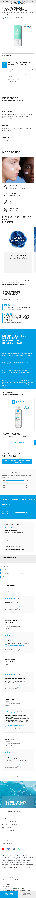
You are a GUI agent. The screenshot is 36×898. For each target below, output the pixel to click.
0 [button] (15, 485)
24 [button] (15, 480)
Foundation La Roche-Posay (11, 837)
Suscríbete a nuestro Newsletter (13, 815)
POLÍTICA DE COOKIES (8, 831)
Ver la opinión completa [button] (10, 535)
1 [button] (14, 483)
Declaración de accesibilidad (12, 812)
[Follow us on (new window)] (14, 849)
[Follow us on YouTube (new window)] (3, 849)
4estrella (22, 573)
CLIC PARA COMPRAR (9, 894)
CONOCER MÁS (18, 442)
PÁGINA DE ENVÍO (7, 818)
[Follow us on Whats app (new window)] (19, 849)
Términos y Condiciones (10, 824)
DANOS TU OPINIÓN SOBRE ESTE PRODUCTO (17, 461)
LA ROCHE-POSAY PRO (8, 843)
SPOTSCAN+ (5, 840)
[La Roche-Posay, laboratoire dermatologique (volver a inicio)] (18, 3)
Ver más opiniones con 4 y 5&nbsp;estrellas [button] (16, 541)
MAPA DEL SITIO (6, 827)
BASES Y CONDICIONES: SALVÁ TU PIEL (13, 834)
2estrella (22, 570)
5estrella (6, 577)
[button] (9, 561)
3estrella (6, 573)
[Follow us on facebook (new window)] (8, 849)
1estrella (6, 570)
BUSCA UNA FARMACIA (27, 894)
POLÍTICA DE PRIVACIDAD (9, 821)
